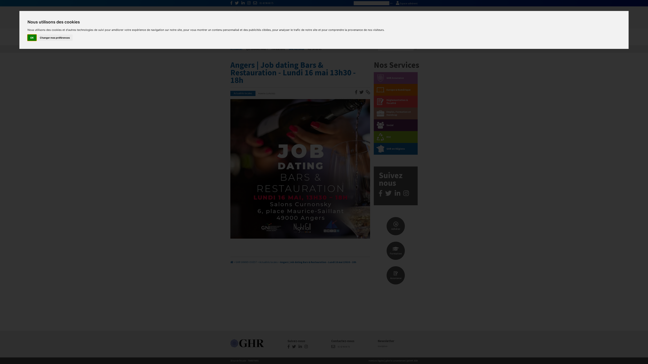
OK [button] (32, 37)
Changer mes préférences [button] (55, 37)
